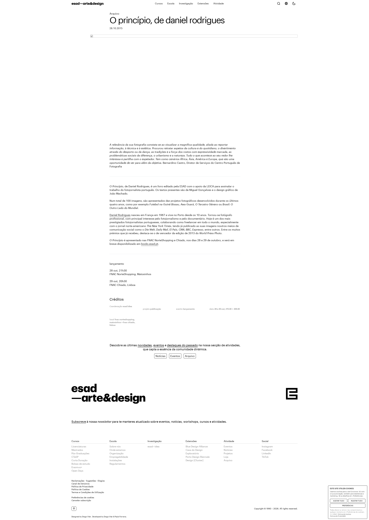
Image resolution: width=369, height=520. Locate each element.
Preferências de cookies (82, 497)
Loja (226, 456)
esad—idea (153, 446)
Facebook (267, 449)
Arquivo (114, 13)
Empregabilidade (119, 456)
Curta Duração (79, 460)
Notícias (160, 356)
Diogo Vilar (86, 517)
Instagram (267, 446)
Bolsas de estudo (80, 463)
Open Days (77, 470)
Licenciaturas (78, 446)
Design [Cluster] (194, 460)
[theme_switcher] (294, 3)
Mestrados (77, 449)
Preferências (347, 505)
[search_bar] (278, 3)
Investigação (186, 3)
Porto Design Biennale (198, 456)
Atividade (218, 3)
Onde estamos (118, 449)
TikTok (265, 456)
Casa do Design (194, 449)
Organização (117, 453)
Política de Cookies (80, 489)
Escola (170, 3)
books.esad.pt (149, 243)
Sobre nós (115, 446)
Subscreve (78, 421)
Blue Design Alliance (197, 446)
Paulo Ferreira (120, 517)
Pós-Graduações (80, 453)
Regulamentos (117, 463)
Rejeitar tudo (357, 501)
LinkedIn (266, 453)
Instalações (116, 460)
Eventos (175, 356)
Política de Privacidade (82, 486)
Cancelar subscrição (81, 500)
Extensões (203, 3)
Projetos (228, 453)
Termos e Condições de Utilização (87, 492)
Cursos (159, 3)
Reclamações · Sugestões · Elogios (88, 480)
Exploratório (192, 453)
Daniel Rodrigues (120, 215)
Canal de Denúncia (80, 483)
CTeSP (74, 456)
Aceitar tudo (338, 501)
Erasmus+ (76, 467)
